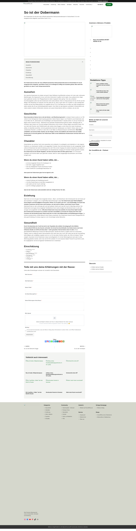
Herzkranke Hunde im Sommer (54, 392)
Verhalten (69, 4)
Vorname (91, 124)
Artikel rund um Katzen (97, 269)
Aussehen (28, 65)
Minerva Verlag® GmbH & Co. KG (55, 526)
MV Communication (74, 526)
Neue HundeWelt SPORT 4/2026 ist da (101, 40)
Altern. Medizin (61, 4)
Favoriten (81, 4)
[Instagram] (48, 341)
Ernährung (53, 4)
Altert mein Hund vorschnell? (74, 392)
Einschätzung (29, 77)
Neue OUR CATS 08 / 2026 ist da (102, 111)
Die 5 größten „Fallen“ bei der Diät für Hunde (34, 393)
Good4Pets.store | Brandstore (104, 414)
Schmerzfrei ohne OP (71, 373)
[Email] (63, 341)
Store (109, 4)
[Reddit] (61, 341)
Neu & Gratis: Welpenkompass (34, 373)
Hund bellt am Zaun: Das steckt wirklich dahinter (102, 91)
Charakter (28, 70)
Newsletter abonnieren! (103, 1)
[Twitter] (50, 341)
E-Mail (90, 135)
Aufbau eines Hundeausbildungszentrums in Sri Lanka (54, 374)
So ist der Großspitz (79, 347)
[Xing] (57, 341)
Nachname (91, 129)
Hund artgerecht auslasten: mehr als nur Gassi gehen (103, 98)
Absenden (29, 334)
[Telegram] (53, 341)
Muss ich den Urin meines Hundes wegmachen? (102, 104)
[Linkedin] (55, 341)
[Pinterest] (59, 341)
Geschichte (29, 67)
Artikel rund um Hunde (97, 267)
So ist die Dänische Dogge (31, 347)
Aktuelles (75, 4)
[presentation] (34, 366)
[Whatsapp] (51, 341)
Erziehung (28, 72)
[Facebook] (46, 341)
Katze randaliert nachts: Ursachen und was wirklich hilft (103, 85)
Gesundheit (46, 4)
